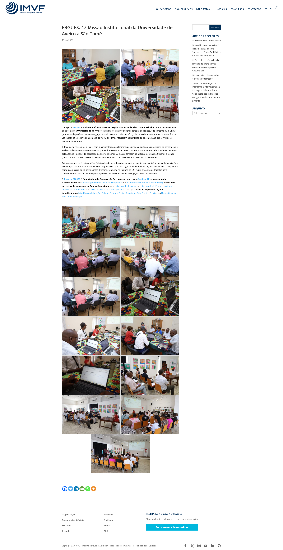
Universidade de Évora (150, 186)
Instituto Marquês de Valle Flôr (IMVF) (145, 182)
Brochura (66, 525)
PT (266, 9)
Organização (68, 514)
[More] (93, 488)
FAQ (106, 531)
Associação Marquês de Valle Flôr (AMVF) (102, 182)
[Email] (82, 488)
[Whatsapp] (87, 488)
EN (271, 9)
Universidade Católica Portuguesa (106, 189)
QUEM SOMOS (163, 9)
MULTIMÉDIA (203, 9)
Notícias (108, 520)
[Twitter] (70, 488)
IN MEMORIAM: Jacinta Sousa (206, 40)
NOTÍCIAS (222, 9)
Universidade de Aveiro (125, 186)
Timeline (108, 514)
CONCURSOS (237, 9)
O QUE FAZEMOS (183, 9)
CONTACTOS (254, 9)
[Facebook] (64, 488)
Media (107, 525)
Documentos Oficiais (73, 520)
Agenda (66, 531)
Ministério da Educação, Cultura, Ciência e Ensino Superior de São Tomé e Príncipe (117, 193)
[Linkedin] (76, 488)
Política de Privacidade (147, 546)
